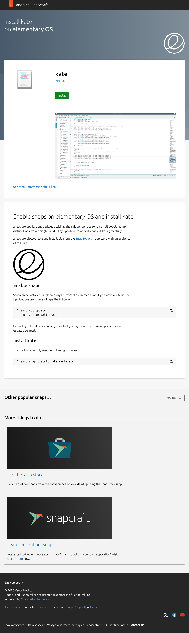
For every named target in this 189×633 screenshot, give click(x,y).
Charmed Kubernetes (35, 599)
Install (62, 95)
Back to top (12, 582)
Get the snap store (25, 474)
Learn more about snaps (30, 544)
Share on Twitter (166, 615)
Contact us (136, 625)
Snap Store (83, 238)
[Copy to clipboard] (171, 310)
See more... (174, 397)
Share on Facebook (174, 615)
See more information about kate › (36, 186)
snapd (70, 606)
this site (94, 606)
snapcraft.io (15, 558)
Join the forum (12, 606)
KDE (58, 81)
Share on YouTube (182, 615)
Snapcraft (80, 606)
